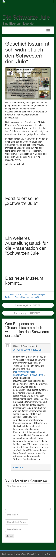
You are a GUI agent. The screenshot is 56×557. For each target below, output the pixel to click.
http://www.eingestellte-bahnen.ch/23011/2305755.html (28, 373)
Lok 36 (36, 297)
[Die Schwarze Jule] (28, 5)
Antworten (18, 467)
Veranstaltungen (38, 294)
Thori (26, 294)
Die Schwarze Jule (26, 18)
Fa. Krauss (9, 297)
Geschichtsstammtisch (24, 297)
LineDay (46, 553)
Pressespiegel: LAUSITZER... (28, 305)
